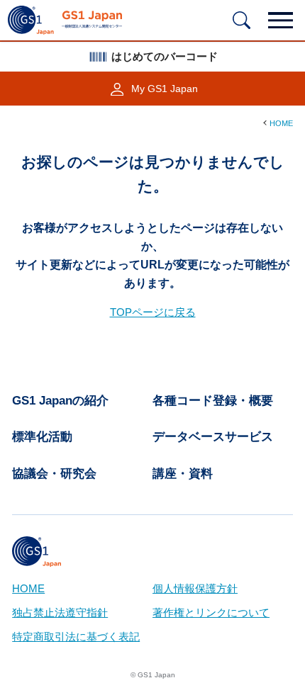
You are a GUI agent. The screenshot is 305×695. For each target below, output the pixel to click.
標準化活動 (42, 437)
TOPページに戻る (153, 312)
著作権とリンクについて (211, 612)
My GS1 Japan (164, 89)
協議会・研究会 (54, 474)
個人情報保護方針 (195, 588)
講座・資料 (182, 474)
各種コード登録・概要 (212, 401)
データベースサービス (212, 437)
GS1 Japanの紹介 (60, 401)
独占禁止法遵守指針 (60, 612)
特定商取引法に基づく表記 (76, 637)
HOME (281, 123)
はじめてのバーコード (164, 56)
